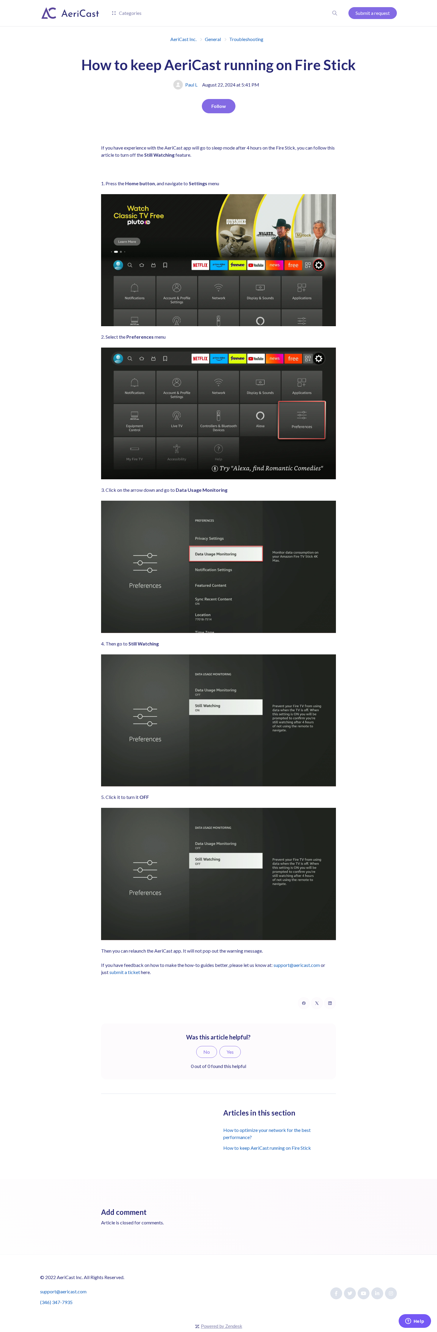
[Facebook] (304, 1003)
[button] (335, 13)
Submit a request (373, 13)
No (206, 1052)
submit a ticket (124, 972)
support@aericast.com (296, 965)
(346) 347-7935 (56, 1302)
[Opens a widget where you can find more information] (414, 1321)
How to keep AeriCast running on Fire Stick (267, 1148)
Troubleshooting (246, 39)
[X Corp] (317, 1003)
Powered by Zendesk (221, 1326)
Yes (230, 1052)
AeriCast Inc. (183, 39)
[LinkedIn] (330, 1003)
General (213, 39)
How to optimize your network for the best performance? (267, 1133)
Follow (218, 106)
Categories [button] (130, 13)
